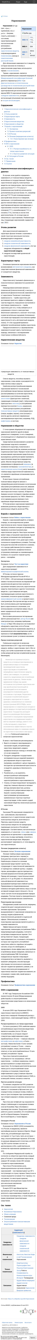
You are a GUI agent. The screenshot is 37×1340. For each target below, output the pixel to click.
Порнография (22, 1265)
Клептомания (28, 1268)
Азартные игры (22, 1263)
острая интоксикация (11, 100)
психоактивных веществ (10, 411)
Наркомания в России (22, 1124)
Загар (19, 1270)
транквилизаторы (25, 467)
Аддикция (18, 1230)
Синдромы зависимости (26, 1236)
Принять (32, 1337)
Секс (29, 1265)
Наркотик (18, 343)
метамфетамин (6, 1041)
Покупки (20, 1268)
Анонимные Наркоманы (13, 1212)
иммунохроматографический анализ (14, 572)
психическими (6, 56)
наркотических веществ (10, 51)
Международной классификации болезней (16, 78)
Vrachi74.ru (6, 2)
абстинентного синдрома (22, 267)
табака (23, 832)
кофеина (32, 832)
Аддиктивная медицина (25, 1280)
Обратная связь (7, 1322)
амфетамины (6, 421)
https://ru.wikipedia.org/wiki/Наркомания (21, 1299)
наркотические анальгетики (11, 469)
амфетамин (18, 1041)
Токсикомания (9, 1219)
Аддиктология (22, 1283)
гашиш (19, 406)
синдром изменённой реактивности (17, 241)
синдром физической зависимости (17, 246)
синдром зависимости (10, 96)
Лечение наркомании (22, 851)
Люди (18, 2)
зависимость (18, 1232)
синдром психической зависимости (17, 243)
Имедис (4, 624)
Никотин (27, 1254)
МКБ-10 (25, 40)
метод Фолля (25, 619)
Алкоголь (20, 1254)
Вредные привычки (24, 1290)
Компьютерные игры (24, 1275)
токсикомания (12, 71)
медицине (27, 464)
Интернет (20, 1278)
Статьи (5, 16)
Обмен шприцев (10, 1214)
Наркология (8, 1209)
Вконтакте (28, 1322)
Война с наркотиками (22, 517)
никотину (15, 403)
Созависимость (22, 1273)
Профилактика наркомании (24, 985)
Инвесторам (19, 1322)
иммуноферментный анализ (11, 599)
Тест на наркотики (21, 564)
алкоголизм (5, 399)
